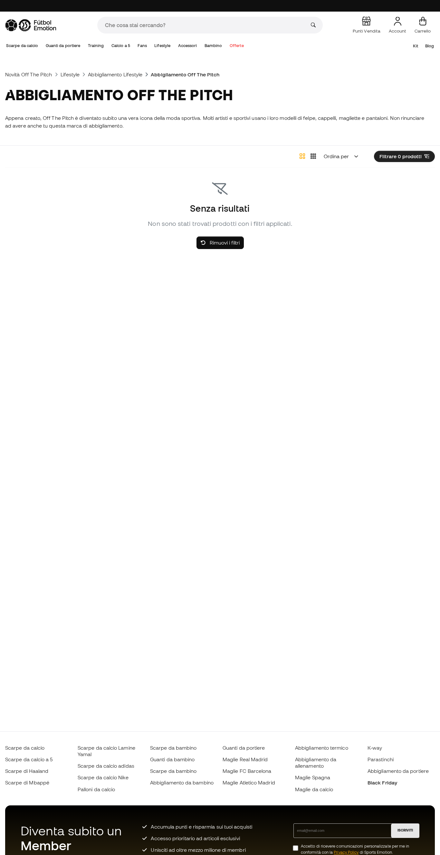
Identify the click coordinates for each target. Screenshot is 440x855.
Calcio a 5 (120, 45)
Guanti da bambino (172, 759)
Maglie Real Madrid (245, 759)
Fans (142, 45)
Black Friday (382, 782)
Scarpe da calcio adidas (106, 766)
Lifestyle (162, 45)
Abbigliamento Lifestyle (115, 74)
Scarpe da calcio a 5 (29, 759)
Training (96, 45)
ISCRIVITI (405, 830)
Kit (415, 45)
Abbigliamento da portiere (398, 771)
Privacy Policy (346, 852)
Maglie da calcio (314, 789)
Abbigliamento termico (321, 748)
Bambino (213, 45)
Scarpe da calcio (22, 45)
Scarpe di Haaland (26, 771)
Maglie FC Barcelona (247, 771)
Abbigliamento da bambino (182, 782)
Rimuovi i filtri (224, 242)
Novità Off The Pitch (28, 74)
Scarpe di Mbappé (27, 782)
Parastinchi (381, 759)
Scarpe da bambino (173, 748)
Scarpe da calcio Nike (103, 777)
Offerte (237, 45)
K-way (375, 748)
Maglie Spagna (312, 777)
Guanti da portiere (63, 45)
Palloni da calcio (96, 789)
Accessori (187, 45)
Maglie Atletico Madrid (249, 782)
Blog (429, 45)
